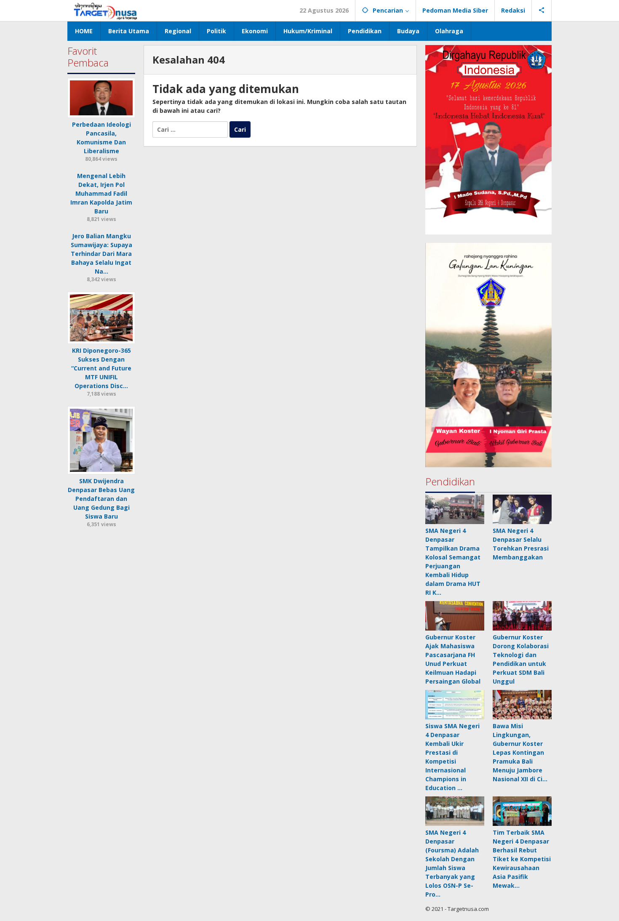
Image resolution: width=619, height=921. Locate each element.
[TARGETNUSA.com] (105, 10)
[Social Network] (542, 10)
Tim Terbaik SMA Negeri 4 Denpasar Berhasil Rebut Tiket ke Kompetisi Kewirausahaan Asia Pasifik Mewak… (522, 858)
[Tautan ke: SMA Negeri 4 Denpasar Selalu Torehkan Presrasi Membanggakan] (522, 509)
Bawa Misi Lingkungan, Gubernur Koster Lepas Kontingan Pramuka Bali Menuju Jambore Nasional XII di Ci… (520, 752)
